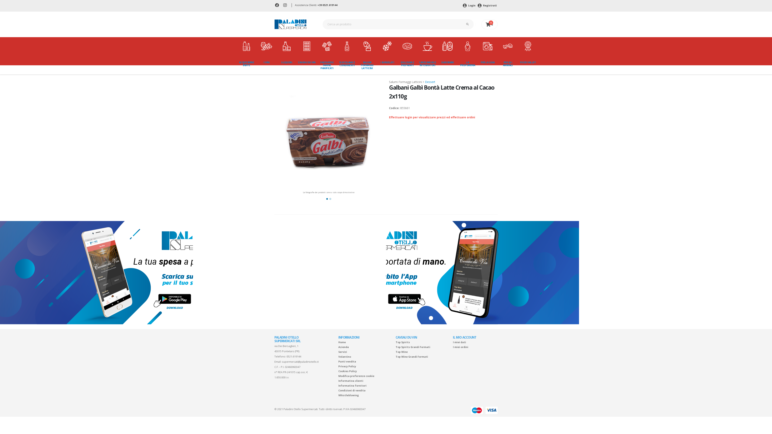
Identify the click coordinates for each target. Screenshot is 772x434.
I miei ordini (460, 347)
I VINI (267, 62)
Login (471, 5)
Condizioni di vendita (351, 390)
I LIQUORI (286, 62)
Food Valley (528, 62)
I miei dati (459, 342)
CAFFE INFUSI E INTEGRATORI (427, 64)
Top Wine (402, 352)
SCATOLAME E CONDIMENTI (347, 64)
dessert (430, 82)
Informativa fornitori (352, 385)
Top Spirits (403, 342)
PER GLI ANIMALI (508, 64)
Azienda (343, 347)
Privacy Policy (347, 366)
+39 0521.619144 (327, 5)
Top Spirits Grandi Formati (413, 347)
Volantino (344, 356)
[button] (327, 199)
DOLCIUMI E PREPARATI (407, 64)
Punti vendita (347, 361)
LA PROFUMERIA (467, 64)
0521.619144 (293, 356)
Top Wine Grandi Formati (412, 356)
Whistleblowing (348, 395)
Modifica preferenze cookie (356, 376)
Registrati (489, 5)
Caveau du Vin (307, 62)
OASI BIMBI (447, 62)
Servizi (342, 352)
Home (342, 342)
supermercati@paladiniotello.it (300, 361)
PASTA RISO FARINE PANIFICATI (327, 65)
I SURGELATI (387, 62)
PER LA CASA (488, 62)
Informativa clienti (350, 381)
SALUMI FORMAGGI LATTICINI (367, 65)
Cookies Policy (347, 371)
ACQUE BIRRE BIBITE (246, 64)
